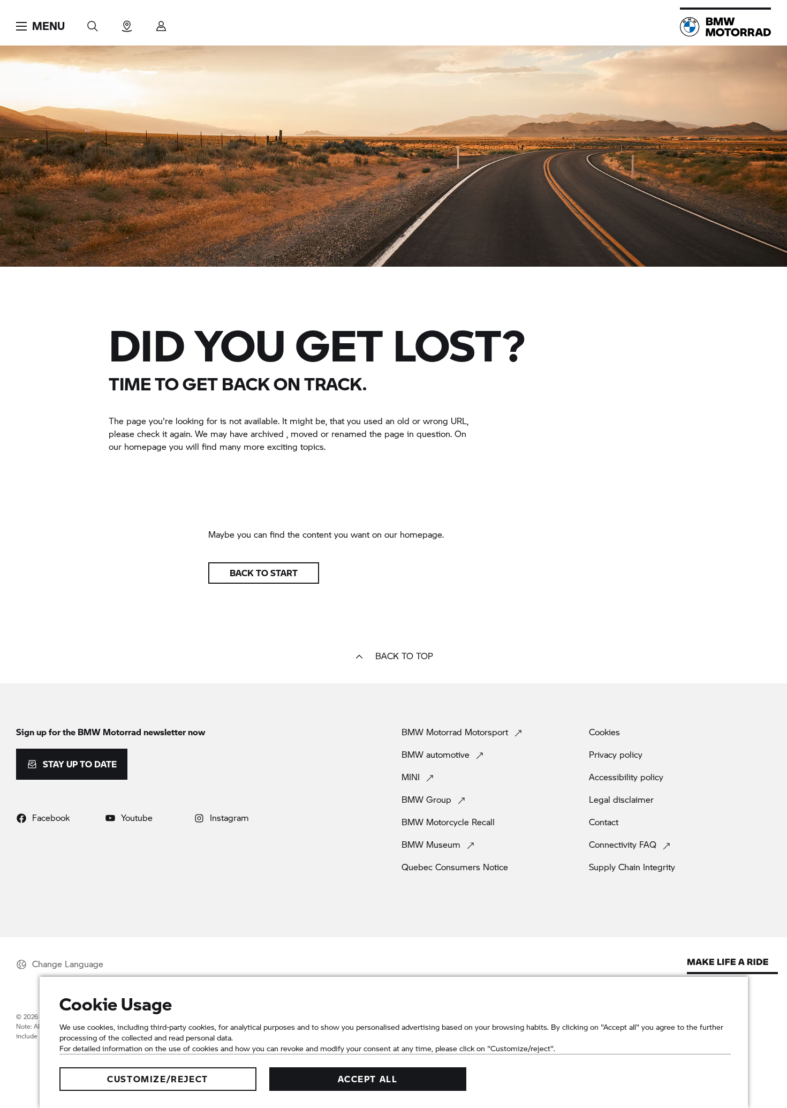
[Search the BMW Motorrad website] (92, 23)
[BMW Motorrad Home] (725, 26)
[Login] (161, 23)
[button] (40, 26)
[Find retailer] (126, 23)
